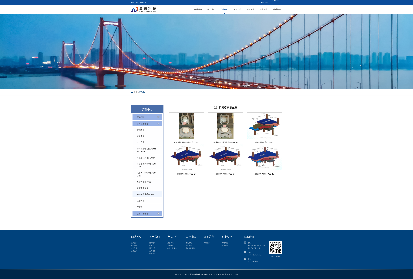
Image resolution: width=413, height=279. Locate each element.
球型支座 (140, 136)
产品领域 (134, 245)
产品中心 (224, 9)
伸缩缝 (140, 206)
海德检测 (152, 253)
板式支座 (140, 142)
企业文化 (152, 245)
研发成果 (225, 245)
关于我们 (211, 9)
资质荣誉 (250, 9)
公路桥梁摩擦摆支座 (145, 194)
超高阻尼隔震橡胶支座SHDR (146, 165)
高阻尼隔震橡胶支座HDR (147, 157)
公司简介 (134, 243)
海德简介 (152, 243)
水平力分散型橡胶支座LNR (146, 174)
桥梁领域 (170, 245)
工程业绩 (237, 9)
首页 (135, 92)
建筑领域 (170, 243)
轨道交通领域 (171, 248)
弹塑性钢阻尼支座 (144, 181)
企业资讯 (264, 9)
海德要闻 (225, 243)
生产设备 (152, 251)
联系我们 (277, 9)
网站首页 (198, 9)
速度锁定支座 (142, 188)
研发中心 (152, 248)
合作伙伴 (134, 251)
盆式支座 (140, 129)
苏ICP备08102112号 (231, 274)
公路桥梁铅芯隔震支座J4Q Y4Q (146, 150)
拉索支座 (140, 200)
